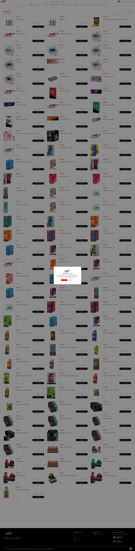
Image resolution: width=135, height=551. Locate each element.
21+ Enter (64, 280)
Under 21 (70, 280)
